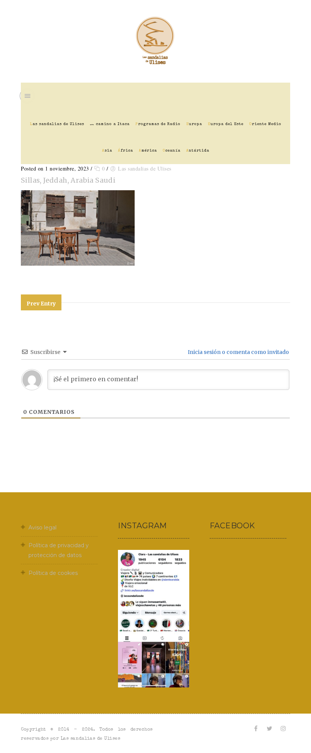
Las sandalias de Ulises (57, 124)
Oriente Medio (265, 124)
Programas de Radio (158, 124)
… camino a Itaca (110, 124)
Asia (107, 151)
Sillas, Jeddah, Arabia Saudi (68, 180)
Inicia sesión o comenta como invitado (238, 352)
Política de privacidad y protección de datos (58, 550)
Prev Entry (41, 303)
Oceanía (172, 151)
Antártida (197, 151)
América (148, 151)
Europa (194, 124)
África (125, 151)
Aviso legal (42, 527)
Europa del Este (225, 124)
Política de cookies (53, 573)
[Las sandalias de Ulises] (155, 41)
